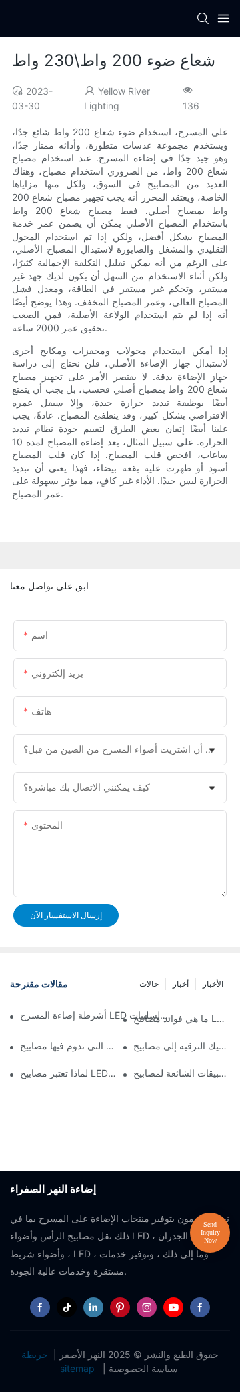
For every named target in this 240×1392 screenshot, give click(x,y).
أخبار (181, 984)
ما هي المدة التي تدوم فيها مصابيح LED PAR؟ (68, 1045)
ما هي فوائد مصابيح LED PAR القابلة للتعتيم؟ (181, 1018)
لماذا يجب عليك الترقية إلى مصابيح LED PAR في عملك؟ (181, 1045)
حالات (149, 984)
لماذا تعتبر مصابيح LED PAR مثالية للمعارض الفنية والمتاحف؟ (68, 1073)
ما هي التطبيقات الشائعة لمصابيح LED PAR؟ (181, 1073)
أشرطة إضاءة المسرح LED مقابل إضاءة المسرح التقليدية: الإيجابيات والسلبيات (94, 1015)
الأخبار (213, 984)
